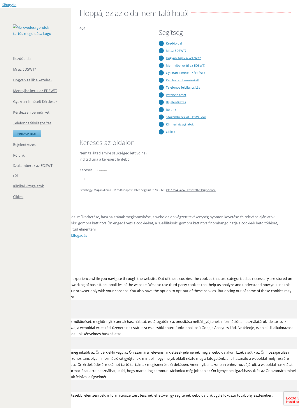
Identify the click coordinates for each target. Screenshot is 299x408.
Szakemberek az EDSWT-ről (186, 117)
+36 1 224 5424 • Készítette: (183, 190)
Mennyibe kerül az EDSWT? (186, 65)
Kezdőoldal (174, 43)
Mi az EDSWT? (176, 50)
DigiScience (208, 190)
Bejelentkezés (176, 102)
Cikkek (170, 132)
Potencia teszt (176, 95)
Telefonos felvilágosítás (183, 87)
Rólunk (171, 109)
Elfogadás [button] (79, 235)
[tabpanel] (149, 328)
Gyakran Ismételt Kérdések (185, 73)
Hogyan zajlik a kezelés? (183, 58)
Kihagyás (9, 4)
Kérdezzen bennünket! (182, 80)
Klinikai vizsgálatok (179, 124)
